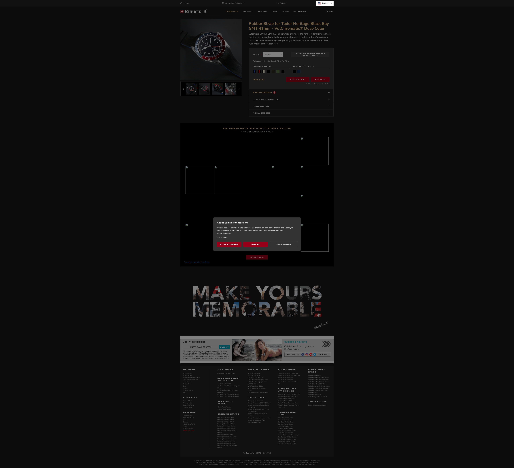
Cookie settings (284, 244)
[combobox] (325, 3)
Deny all (255, 244)
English (325, 3)
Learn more (222, 237)
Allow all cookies (229, 244)
